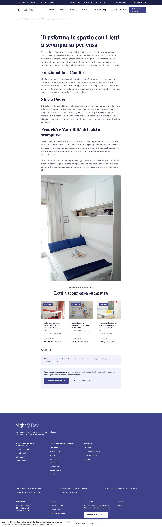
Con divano (54, 463)
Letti (62, 10)
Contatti (87, 459)
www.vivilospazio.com (103, 160)
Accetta (93, 523)
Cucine (51, 10)
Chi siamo (87, 448)
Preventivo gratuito (136, 9)
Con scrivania (55, 467)
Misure (85, 10)
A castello (53, 459)
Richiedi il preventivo (56, 381)
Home (18, 19)
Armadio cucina (21, 453)
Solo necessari (80, 523)
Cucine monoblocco (23, 449)
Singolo (52, 455)
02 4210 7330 (106, 2)
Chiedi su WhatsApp (81, 381)
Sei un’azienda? (75, 2)
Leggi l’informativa (45, 524)
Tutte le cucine (21, 461)
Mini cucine (20, 457)
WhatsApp (122, 2)
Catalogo (74, 10)
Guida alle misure (90, 455)
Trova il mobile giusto (92, 452)
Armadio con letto (56, 470)
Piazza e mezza (55, 452)
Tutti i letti (46, 350)
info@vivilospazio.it (139, 2)
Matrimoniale (54, 448)
